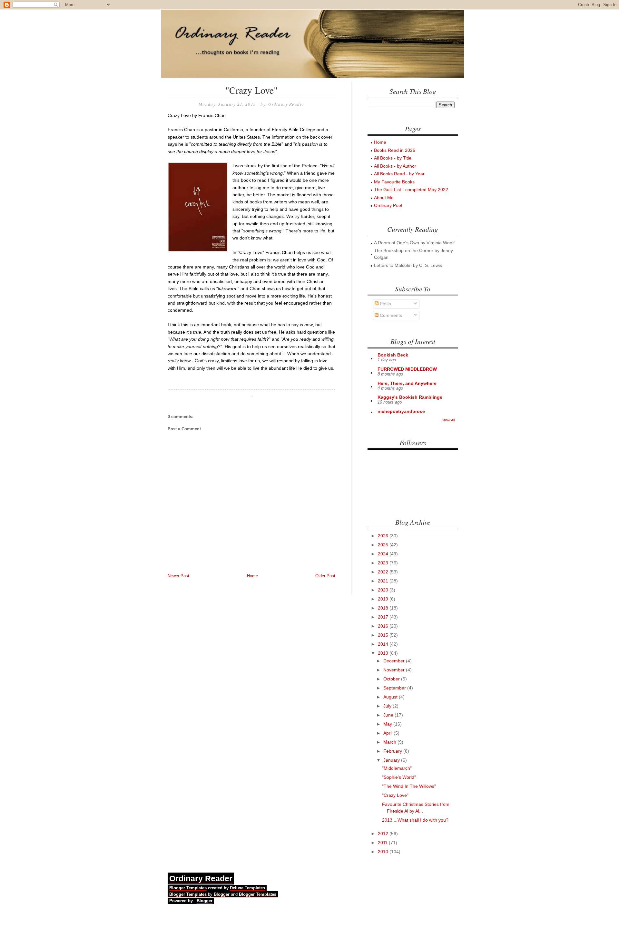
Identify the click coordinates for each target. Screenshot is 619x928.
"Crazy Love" (251, 89)
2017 (383, 617)
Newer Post (178, 575)
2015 (383, 635)
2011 (383, 842)
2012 (383, 833)
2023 (383, 562)
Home (252, 575)
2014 (383, 644)
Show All (448, 420)
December (394, 660)
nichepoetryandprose (401, 411)
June (389, 715)
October (392, 678)
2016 (383, 626)
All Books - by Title (392, 158)
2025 (383, 544)
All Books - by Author (395, 166)
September (395, 687)
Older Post (325, 575)
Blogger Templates (188, 887)
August (391, 696)
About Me (384, 197)
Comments (390, 315)
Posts (384, 303)
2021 (383, 580)
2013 (383, 653)
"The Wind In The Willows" (409, 786)
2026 (383, 535)
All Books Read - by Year (399, 173)
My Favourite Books (394, 181)
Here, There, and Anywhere (407, 383)
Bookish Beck (393, 354)
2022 (383, 571)
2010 (383, 851)
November (394, 669)
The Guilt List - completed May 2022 (411, 189)
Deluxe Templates (247, 887)
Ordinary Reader (200, 878)
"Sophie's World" (399, 777)
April (388, 733)
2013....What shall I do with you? (415, 820)
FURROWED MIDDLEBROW (407, 369)
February (393, 751)
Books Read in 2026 (394, 150)
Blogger (222, 894)
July (388, 705)
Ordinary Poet (388, 205)
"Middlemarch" (397, 768)
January (392, 760)
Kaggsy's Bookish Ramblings (410, 397)
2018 (383, 608)
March (390, 742)
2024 (383, 553)
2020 (383, 589)
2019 (383, 598)
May (388, 724)
